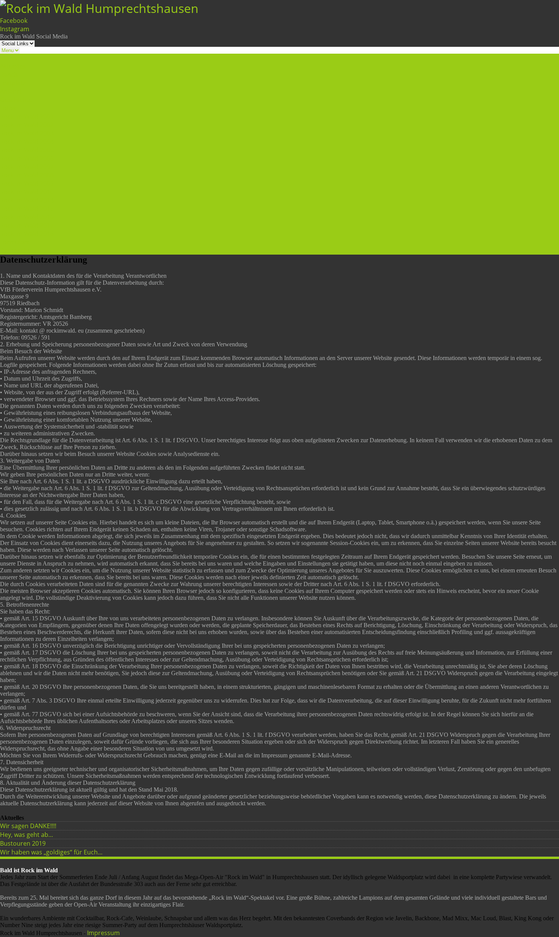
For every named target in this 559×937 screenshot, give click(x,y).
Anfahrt (11, 91)
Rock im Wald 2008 (27, 175)
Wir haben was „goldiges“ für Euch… (51, 852)
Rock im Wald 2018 (27, 233)
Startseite (14, 58)
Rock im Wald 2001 (27, 116)
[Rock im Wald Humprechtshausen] (99, 8)
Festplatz (12, 83)
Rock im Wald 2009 (27, 183)
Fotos (8, 108)
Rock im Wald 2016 (27, 217)
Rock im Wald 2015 (27, 208)
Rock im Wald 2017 (27, 225)
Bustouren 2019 (23, 843)
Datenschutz (18, 250)
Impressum (103, 933)
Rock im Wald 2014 (27, 200)
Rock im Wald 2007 (27, 167)
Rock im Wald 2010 (27, 192)
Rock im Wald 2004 (27, 141)
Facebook (13, 20)
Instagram (14, 29)
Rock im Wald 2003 (27, 133)
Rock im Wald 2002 (27, 125)
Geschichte (16, 100)
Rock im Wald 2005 (27, 150)
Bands (9, 74)
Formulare (15, 242)
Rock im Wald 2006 (27, 158)
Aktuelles (13, 66)
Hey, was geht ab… (26, 834)
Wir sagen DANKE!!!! (28, 826)
